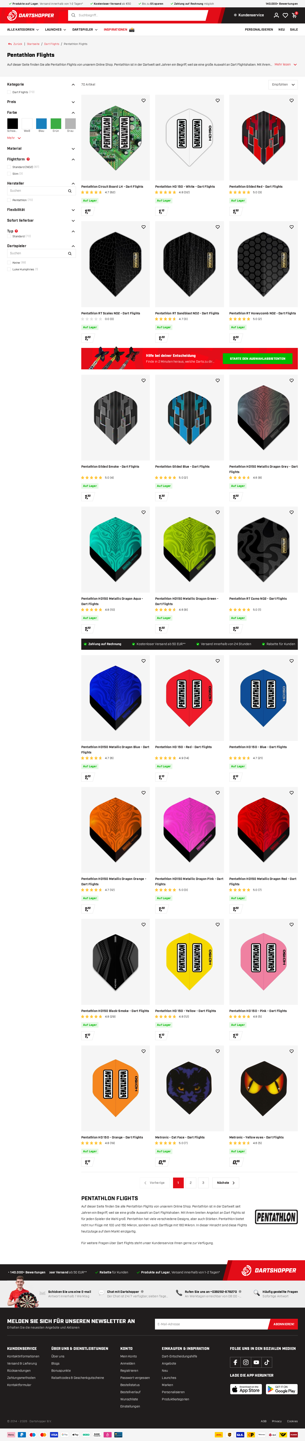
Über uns (57, 1356)
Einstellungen (130, 1406)
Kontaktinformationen (23, 1356)
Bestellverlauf (130, 1392)
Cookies (292, 1421)
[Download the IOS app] (246, 1389)
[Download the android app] (282, 1389)
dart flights (51, 44)
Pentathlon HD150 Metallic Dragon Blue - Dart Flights (115, 750)
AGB (264, 1421)
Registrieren (129, 1371)
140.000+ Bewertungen (282, 4)
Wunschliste (129, 1399)
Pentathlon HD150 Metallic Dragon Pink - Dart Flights (189, 881)
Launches (53, 30)
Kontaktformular (19, 1385)
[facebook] (235, 1362)
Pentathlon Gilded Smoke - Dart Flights (110, 467)
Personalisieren (173, 1392)
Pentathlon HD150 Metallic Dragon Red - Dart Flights (263, 881)
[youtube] (256, 1362)
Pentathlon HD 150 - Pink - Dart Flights (258, 1011)
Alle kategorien (20, 30)
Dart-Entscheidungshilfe (179, 1356)
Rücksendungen (19, 1371)
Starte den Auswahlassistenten (257, 359)
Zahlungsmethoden (21, 1378)
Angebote (169, 1363)
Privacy (277, 1421)
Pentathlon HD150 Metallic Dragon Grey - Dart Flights (263, 469)
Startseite (33, 44)
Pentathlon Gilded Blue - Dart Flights (182, 467)
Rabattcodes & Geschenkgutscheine (77, 1378)
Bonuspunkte (61, 1371)
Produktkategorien (175, 1399)
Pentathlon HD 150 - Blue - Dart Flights (258, 747)
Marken (167, 1385)
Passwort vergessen (135, 1378)
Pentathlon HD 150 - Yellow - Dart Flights (185, 1011)
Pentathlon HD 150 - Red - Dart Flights (183, 747)
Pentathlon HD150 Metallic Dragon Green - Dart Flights (186, 601)
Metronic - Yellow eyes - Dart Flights (256, 1138)
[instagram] (245, 1362)
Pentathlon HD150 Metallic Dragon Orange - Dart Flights (113, 881)
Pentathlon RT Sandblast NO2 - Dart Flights (187, 313)
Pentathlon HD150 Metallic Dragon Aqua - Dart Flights (112, 601)
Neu (165, 1371)
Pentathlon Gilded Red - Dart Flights (256, 187)
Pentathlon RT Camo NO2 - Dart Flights (258, 599)
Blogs (55, 1363)
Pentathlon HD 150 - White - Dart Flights (185, 187)
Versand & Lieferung (22, 1363)
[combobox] (139, 15)
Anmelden (127, 1363)
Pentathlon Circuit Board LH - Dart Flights (112, 187)
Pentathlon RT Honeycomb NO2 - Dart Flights (262, 313)
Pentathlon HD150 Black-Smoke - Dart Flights (115, 1011)
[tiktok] (266, 1362)
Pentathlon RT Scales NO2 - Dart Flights (110, 313)
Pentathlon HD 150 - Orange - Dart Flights (112, 1138)
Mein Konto (128, 1356)
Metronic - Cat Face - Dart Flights (180, 1138)
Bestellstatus (130, 1385)
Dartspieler (82, 30)
